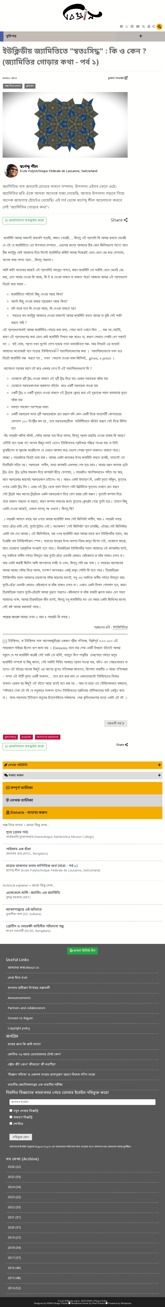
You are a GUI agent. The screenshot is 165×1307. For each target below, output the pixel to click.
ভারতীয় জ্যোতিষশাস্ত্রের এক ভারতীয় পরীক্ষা (35, 1085)
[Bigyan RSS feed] (143, 27)
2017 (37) (14, 1258)
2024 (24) (14, 1187)
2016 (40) (14, 1268)
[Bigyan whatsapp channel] (126, 27)
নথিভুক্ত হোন (21, 1137)
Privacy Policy (100, 1301)
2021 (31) (14, 1218)
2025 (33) (14, 1177)
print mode (116, 78)
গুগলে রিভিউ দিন (84, 951)
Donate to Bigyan (20, 1018)
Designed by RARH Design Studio (51, 1303)
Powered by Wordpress (119, 1303)
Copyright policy (19, 1028)
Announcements (19, 998)
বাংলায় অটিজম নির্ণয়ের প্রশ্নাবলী (29, 988)
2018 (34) (14, 1248)
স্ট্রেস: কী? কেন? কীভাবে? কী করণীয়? (32, 1065)
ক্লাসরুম (30, 86)
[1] (57, 349)
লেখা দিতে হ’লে (17, 978)
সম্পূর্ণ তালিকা (21, 788)
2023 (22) (14, 1197)
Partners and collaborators (26, 1008)
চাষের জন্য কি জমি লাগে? (24, 1044)
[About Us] (121, 27)
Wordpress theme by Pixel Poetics (88, 1303)
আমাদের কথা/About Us (23, 968)
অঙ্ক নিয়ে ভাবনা (13, 86)
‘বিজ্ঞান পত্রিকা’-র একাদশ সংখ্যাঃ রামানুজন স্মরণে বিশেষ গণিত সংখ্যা (51, 1075)
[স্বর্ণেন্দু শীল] (11, 171)
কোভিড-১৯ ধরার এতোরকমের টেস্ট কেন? (34, 1055)
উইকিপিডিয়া (120, 627)
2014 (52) (14, 1288)
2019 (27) (14, 1238)
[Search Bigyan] (159, 27)
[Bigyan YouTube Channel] (138, 27)
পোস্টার (18, 1124)
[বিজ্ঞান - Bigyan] (82, 12)
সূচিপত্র (11, 36)
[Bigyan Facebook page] (132, 27)
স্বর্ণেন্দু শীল (29, 166)
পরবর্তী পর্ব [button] (114, 724)
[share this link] (153, 27)
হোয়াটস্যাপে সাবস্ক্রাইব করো (26, 221)
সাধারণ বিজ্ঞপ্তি (22, 1118)
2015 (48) (14, 1278)
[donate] (148, 27)
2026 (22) (14, 1167)
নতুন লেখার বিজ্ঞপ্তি (25, 1111)
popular (26, 737)
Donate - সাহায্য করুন (28, 812)
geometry (10, 737)
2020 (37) (14, 1228)
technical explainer (48, 737)
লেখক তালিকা (21, 800)
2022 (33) (14, 1207)
